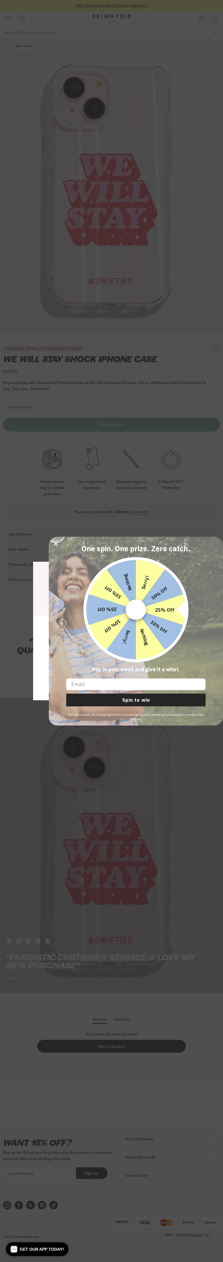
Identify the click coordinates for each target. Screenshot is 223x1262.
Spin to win (136, 700)
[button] (37, 1249)
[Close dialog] (55, 543)
